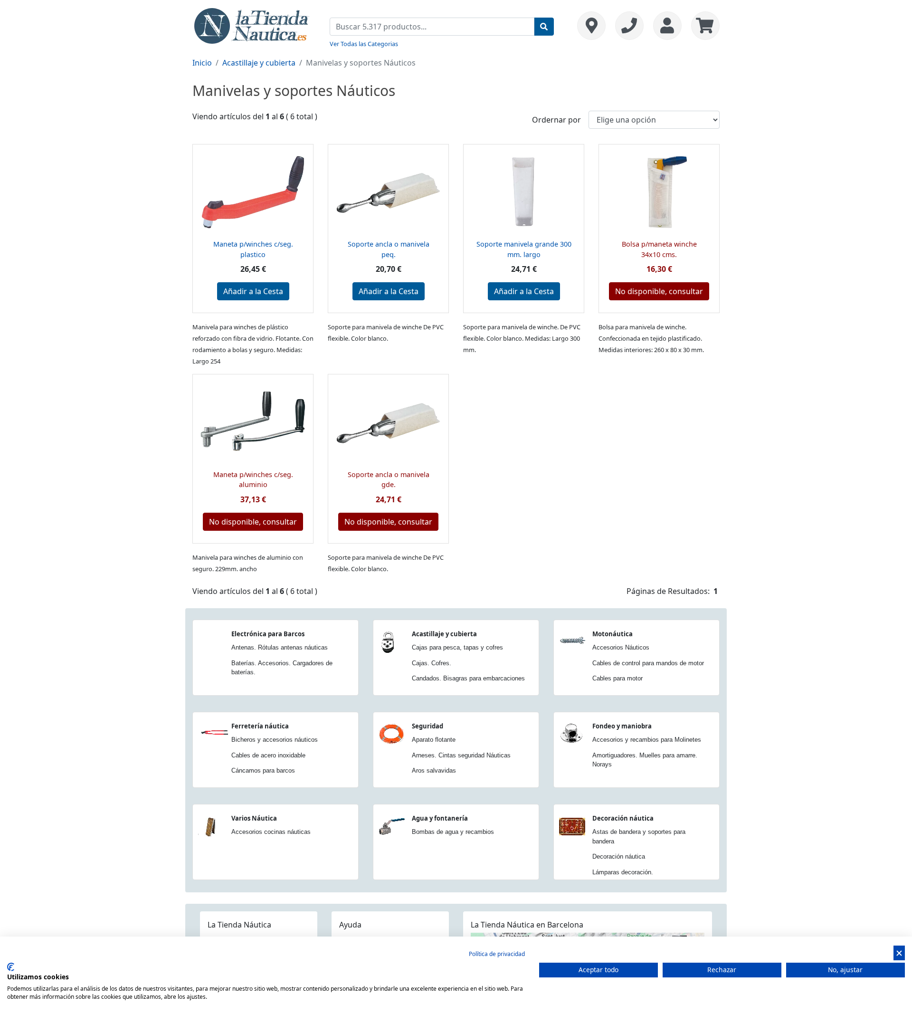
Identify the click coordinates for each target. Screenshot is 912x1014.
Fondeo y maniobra (622, 726)
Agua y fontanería (440, 818)
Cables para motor (617, 678)
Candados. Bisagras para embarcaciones (468, 678)
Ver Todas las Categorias (364, 43)
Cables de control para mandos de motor (648, 663)
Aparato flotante (434, 739)
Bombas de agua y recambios (453, 831)
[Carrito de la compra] (703, 25)
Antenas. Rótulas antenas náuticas (279, 647)
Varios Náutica (254, 818)
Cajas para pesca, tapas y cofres (457, 647)
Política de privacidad (497, 954)
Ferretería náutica (260, 726)
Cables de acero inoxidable (268, 755)
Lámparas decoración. (622, 872)
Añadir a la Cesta (253, 291)
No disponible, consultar (659, 291)
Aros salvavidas (434, 770)
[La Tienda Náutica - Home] (251, 24)
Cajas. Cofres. (431, 663)
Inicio (202, 62)
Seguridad (427, 726)
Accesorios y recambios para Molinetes (646, 739)
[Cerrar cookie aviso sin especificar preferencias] (899, 953)
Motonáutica (612, 634)
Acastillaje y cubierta (258, 62)
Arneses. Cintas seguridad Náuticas (461, 755)
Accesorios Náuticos (620, 647)
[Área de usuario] (667, 25)
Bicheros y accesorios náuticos (274, 739)
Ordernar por (556, 120)
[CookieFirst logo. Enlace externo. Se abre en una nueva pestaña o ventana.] (10, 967)
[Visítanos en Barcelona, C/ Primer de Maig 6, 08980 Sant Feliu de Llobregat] (591, 25)
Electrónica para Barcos (267, 634)
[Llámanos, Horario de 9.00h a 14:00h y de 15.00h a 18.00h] (629, 25)
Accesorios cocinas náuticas (271, 831)
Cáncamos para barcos (263, 770)
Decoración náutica (623, 818)
